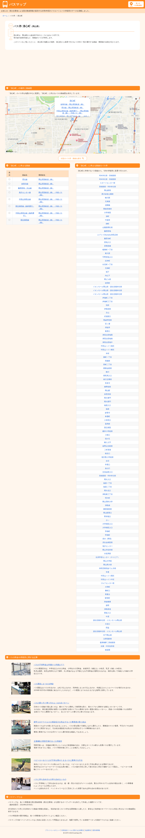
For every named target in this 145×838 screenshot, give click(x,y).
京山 (107, 313)
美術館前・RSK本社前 (107, 187)
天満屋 (107, 201)
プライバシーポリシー (52, 830)
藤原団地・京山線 (25, 188)
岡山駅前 (107, 190)
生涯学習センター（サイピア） (107, 557)
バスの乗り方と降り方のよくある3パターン (51, 703)
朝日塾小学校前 (107, 457)
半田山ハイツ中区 (107, 579)
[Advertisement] (72, 67)
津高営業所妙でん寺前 (107, 568)
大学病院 (107, 212)
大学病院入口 (107, 524)
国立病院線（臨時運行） (24, 206)
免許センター (107, 546)
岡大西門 (107, 401)
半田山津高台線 (25, 199)
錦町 (107, 224)
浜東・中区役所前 (107, 646)
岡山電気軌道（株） (46, 179)
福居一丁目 (107, 483)
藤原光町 (107, 238)
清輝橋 (107, 205)
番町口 (107, 590)
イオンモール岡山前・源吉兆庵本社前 (107, 287)
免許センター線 (25, 192)
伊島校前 (107, 309)
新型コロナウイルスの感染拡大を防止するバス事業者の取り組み (60, 722)
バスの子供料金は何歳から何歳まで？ (49, 665)
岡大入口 (107, 479)
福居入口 (107, 405)
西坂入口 (107, 613)
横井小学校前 (107, 431)
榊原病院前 (107, 509)
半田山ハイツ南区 (107, 346)
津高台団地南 (107, 338)
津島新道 (107, 609)
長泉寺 (107, 383)
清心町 (72, 101)
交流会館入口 (107, 472)
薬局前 (107, 424)
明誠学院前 (107, 320)
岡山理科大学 (107, 502)
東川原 (107, 253)
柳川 (107, 372)
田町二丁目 (107, 364)
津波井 (107, 327)
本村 (107, 353)
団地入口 (107, 242)
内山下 (107, 275)
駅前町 (107, 598)
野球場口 (107, 516)
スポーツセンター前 (107, 183)
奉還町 (107, 416)
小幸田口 (107, 420)
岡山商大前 (107, 565)
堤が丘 (107, 439)
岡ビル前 (107, 279)
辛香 (107, 572)
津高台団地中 (107, 342)
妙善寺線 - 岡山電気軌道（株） (72, 104)
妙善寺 (107, 413)
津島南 (107, 505)
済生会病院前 (107, 542)
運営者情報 (96, 830)
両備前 (107, 361)
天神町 (107, 268)
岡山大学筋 (107, 561)
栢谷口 (107, 453)
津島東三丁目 (107, 494)
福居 (107, 409)
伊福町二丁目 (107, 298)
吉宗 (107, 461)
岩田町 (107, 283)
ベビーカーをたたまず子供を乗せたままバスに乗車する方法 (58, 760)
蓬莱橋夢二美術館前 (107, 642)
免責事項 (88, 830)
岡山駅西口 (107, 513)
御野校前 (107, 387)
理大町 (107, 498)
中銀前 (107, 220)
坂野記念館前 (107, 446)
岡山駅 (107, 390)
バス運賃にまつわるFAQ (43, 684)
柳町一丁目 (107, 357)
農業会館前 (107, 368)
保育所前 (107, 394)
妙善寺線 (24, 184)
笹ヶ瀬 (107, 324)
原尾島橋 (107, 246)
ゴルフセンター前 (107, 583)
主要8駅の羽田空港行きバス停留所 (48, 741)
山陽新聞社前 (107, 227)
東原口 (107, 331)
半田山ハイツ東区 (107, 350)
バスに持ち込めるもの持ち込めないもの (50, 779)
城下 (107, 272)
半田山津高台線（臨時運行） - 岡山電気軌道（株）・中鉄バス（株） (72, 112)
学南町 (107, 531)
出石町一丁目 (107, 264)
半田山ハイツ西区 (107, 576)
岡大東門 (107, 398)
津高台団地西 (107, 335)
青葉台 (107, 594)
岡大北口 (107, 490)
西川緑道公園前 (107, 194)
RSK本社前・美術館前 (107, 175)
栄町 (107, 216)
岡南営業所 (107, 209)
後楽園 (107, 650)
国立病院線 (25, 220)
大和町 (107, 587)
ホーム (5, 16)
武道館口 (107, 316)
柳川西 (107, 198)
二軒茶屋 (107, 450)
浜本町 (107, 261)
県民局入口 (107, 376)
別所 (107, 305)
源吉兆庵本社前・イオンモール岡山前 (107, 620)
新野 (107, 605)
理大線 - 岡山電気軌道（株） (72, 108)
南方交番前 (107, 379)
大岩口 (107, 624)
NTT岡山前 (107, 635)
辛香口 (107, 464)
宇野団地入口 (107, 257)
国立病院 (107, 427)
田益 (107, 628)
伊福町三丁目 (107, 301)
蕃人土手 (107, 442)
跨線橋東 (107, 602)
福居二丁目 (107, 487)
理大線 (24, 179)
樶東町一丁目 (107, 250)
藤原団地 (107, 231)
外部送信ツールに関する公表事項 (72, 830)
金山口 (107, 468)
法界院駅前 (107, 639)
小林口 (107, 435)
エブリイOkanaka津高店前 (107, 235)
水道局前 (107, 553)
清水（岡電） (107, 539)
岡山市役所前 (107, 550)
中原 (107, 616)
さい (107, 520)
